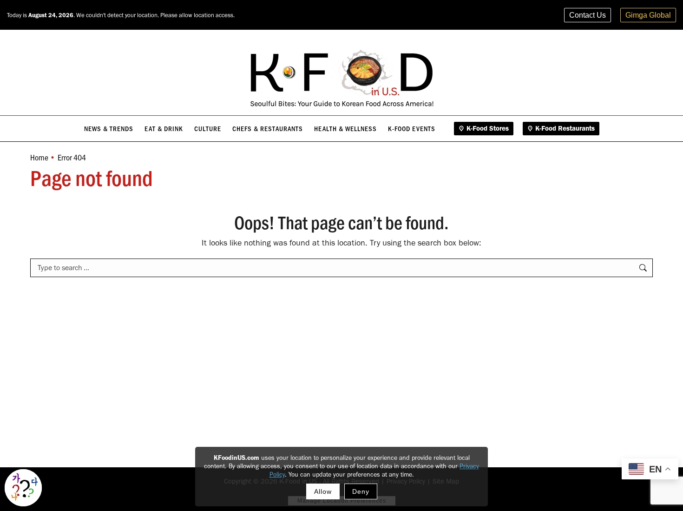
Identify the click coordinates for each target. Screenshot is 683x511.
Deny (360, 491)
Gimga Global (648, 15)
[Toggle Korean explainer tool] (23, 487)
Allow (323, 491)
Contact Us (587, 15)
